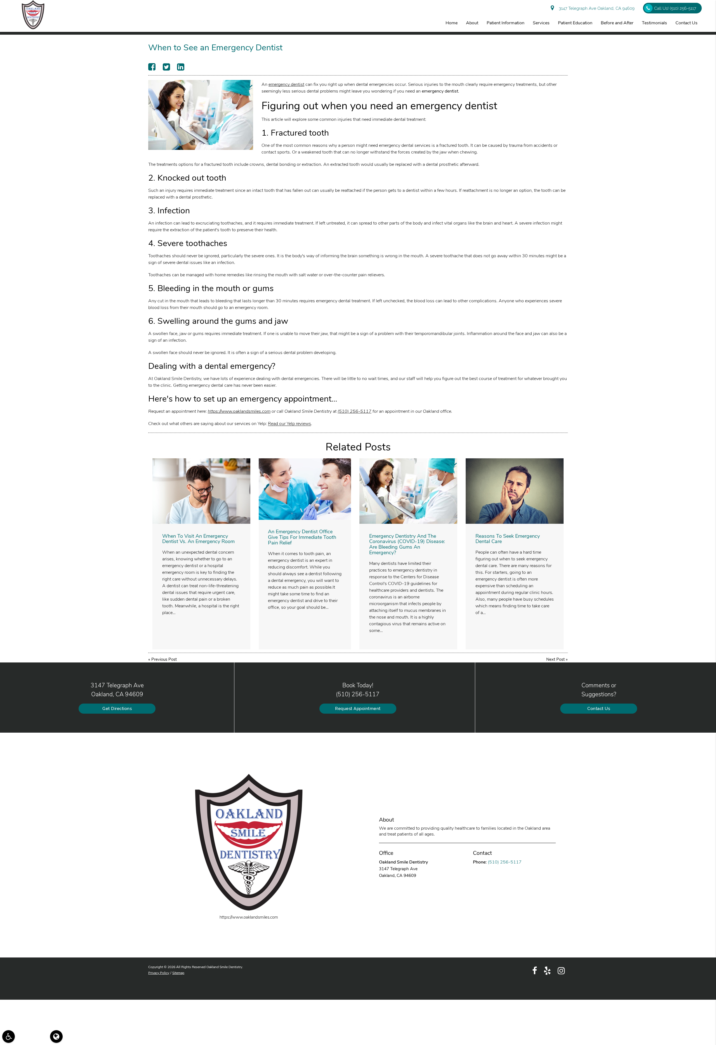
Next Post (555, 659)
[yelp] (547, 970)
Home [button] (452, 23)
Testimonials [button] (654, 23)
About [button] (472, 23)
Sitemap (178, 973)
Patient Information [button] (505, 23)
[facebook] (534, 970)
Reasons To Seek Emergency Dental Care (507, 539)
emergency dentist (286, 84)
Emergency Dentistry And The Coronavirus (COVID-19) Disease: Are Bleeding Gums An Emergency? (407, 544)
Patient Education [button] (575, 23)
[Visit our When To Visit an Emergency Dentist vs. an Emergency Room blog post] (201, 490)
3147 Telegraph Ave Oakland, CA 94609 (596, 8)
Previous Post (164, 659)
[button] (8, 1036)
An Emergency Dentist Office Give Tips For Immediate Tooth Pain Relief (302, 537)
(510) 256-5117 (354, 411)
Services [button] (541, 23)
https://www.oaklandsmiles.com (239, 411)
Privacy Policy (158, 973)
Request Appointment (358, 708)
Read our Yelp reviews (289, 424)
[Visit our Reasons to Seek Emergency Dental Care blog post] (515, 490)
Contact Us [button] (686, 23)
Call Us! (675, 8)
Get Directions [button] (117, 708)
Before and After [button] (617, 23)
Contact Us (598, 708)
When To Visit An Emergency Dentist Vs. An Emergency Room (198, 539)
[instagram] (561, 970)
